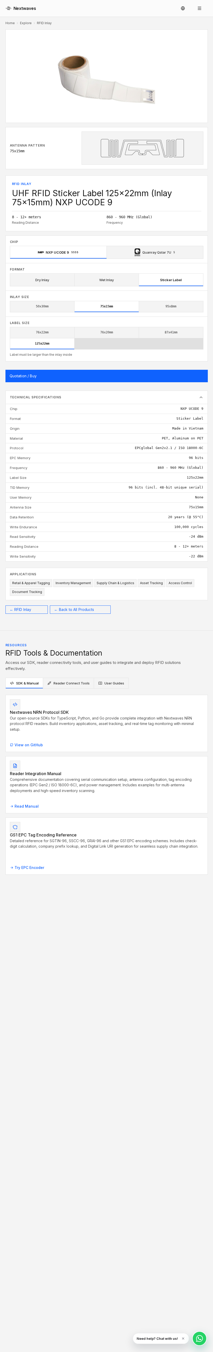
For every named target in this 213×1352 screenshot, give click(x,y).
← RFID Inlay (20, 609)
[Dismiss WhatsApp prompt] (183, 1338)
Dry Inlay (42, 280)
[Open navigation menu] (199, 8)
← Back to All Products (74, 609)
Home (10, 23)
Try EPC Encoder (29, 867)
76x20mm (106, 332)
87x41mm (171, 332)
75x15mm (106, 306)
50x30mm (42, 306)
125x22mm (42, 343)
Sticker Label (171, 280)
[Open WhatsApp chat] (199, 1338)
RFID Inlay (44, 23)
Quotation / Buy (23, 376)
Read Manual (27, 806)
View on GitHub (29, 745)
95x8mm (170, 306)
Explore (26, 23)
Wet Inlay (106, 280)
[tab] (24, 683)
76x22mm (42, 332)
